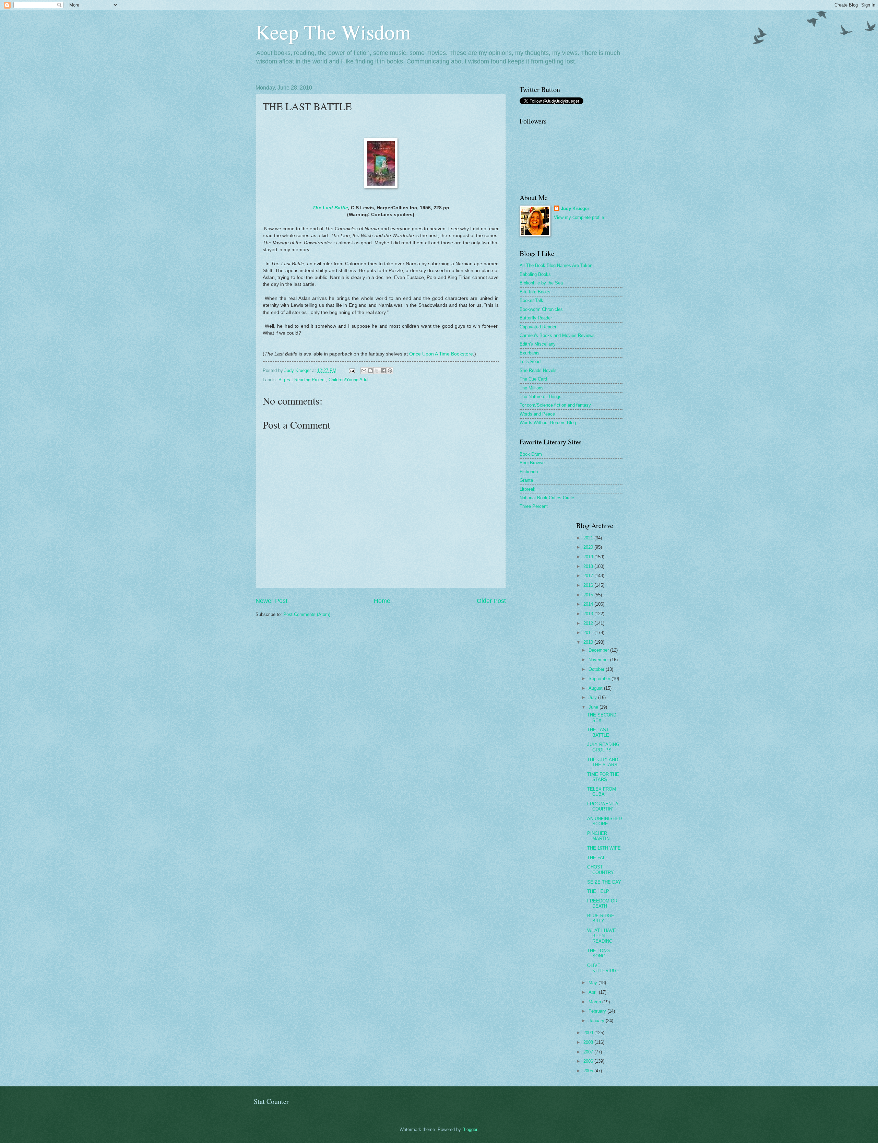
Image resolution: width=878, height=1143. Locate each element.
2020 (588, 547)
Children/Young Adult (349, 379)
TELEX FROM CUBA (601, 791)
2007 (588, 1051)
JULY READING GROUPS (603, 747)
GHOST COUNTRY (600, 869)
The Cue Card (533, 379)
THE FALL (597, 857)
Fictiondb (529, 471)
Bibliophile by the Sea (541, 282)
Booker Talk (531, 300)
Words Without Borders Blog (548, 422)
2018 (588, 566)
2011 (588, 632)
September (600, 678)
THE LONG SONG (598, 953)
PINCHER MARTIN (598, 836)
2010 (588, 642)
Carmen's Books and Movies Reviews (557, 335)
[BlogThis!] (370, 370)
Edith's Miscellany (538, 344)
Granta (526, 480)
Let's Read (530, 361)
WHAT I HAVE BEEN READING (601, 936)
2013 (588, 613)
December (599, 650)
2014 (588, 604)
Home (382, 600)
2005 (588, 1070)
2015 (588, 594)
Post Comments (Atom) (306, 614)
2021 (588, 537)
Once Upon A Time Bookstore (441, 354)
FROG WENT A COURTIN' (602, 806)
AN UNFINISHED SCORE (604, 821)
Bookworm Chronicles (541, 309)
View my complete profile (579, 217)
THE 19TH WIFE (604, 848)
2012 (588, 623)
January (597, 1020)
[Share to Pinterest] (390, 370)
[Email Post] (351, 370)
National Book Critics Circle (547, 497)
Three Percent (534, 506)
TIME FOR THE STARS (603, 777)
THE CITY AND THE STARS (602, 762)
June (594, 707)
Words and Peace (537, 414)
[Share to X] (376, 370)
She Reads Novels (538, 370)
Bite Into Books (535, 291)
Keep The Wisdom (333, 31)
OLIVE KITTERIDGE (603, 968)
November (599, 659)
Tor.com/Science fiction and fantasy (555, 405)
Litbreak (527, 489)
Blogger (469, 1129)
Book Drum (531, 454)
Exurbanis (529, 352)
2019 (588, 556)
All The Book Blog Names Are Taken (556, 265)
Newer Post (271, 600)
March (595, 1001)
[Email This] (363, 370)
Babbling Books (535, 274)
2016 (588, 585)
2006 (588, 1061)
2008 (588, 1042)
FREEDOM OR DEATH (602, 903)
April (594, 992)
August (596, 688)
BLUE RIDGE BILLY (600, 918)
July (593, 697)
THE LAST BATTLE (598, 732)
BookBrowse (532, 462)
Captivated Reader (538, 326)
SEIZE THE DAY (604, 882)
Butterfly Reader (536, 317)
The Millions (532, 387)
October (597, 669)
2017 (588, 575)
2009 (588, 1032)
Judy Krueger (575, 208)
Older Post (491, 600)
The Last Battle (330, 207)
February (598, 1011)
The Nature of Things (540, 396)
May (593, 982)
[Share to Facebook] (383, 370)
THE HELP (598, 891)
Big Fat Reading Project (302, 379)
